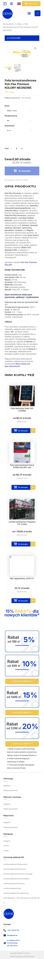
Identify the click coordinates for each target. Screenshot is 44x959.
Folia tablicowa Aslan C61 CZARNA (22, 409)
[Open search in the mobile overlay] (37, 13)
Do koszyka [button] (23, 601)
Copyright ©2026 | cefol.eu (20, 953)
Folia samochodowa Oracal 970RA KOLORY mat (22, 466)
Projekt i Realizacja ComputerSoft (22, 956)
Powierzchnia (11, 116)
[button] (29, 13)
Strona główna (8, 24)
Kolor (7, 106)
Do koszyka (24, 171)
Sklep (19, 24)
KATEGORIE (15, 38)
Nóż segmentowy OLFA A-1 (22, 578)
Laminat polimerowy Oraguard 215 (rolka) (22, 523)
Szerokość (9, 125)
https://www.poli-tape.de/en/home (18, 365)
